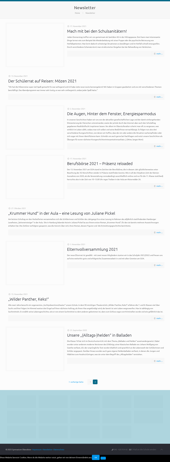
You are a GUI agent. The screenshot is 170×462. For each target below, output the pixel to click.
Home (77, 13)
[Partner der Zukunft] (116, 432)
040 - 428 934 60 (121, 449)
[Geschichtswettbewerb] (53, 432)
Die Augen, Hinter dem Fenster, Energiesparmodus (111, 113)
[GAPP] (116, 417)
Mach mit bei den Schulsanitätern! (97, 31)
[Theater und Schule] (84, 417)
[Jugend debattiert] (53, 402)
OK (96, 457)
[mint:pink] (148, 402)
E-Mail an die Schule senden (143, 449)
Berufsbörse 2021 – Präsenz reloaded (100, 163)
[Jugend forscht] (84, 432)
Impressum (37, 449)
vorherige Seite (77, 382)
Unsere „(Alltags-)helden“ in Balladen (99, 335)
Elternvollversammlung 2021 (92, 249)
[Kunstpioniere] (21, 432)
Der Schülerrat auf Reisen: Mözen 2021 (42, 80)
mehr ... (159, 53)
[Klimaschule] (116, 402)
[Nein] (103, 458)
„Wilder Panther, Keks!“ (28, 299)
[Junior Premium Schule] (21, 417)
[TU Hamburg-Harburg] (53, 417)
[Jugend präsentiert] (84, 402)
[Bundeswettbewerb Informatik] (21, 402)
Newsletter (90, 13)
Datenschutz (59, 449)
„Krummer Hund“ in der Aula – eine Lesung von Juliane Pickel (61, 213)
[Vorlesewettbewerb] (148, 417)
